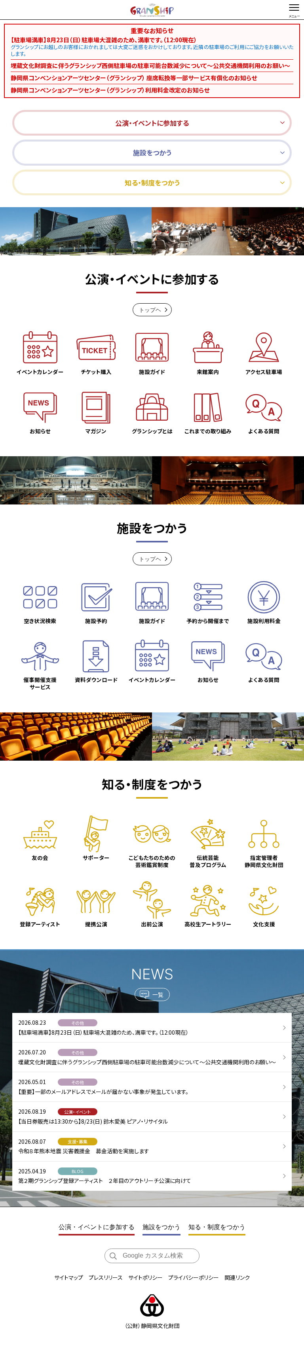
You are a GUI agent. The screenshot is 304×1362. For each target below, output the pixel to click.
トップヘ (150, 310)
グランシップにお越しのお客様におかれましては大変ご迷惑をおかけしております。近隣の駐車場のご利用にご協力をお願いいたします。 (152, 50)
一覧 (157, 995)
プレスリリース (106, 1277)
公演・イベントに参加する (97, 1227)
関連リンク (237, 1277)
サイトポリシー (145, 1277)
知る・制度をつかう (216, 1227)
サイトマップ (68, 1277)
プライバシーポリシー (193, 1277)
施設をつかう (161, 1227)
